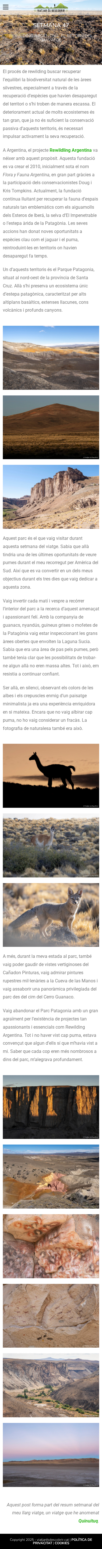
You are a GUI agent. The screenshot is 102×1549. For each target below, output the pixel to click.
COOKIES (62, 1543)
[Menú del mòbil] (5, 7)
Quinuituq (88, 1521)
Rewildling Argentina (71, 150)
